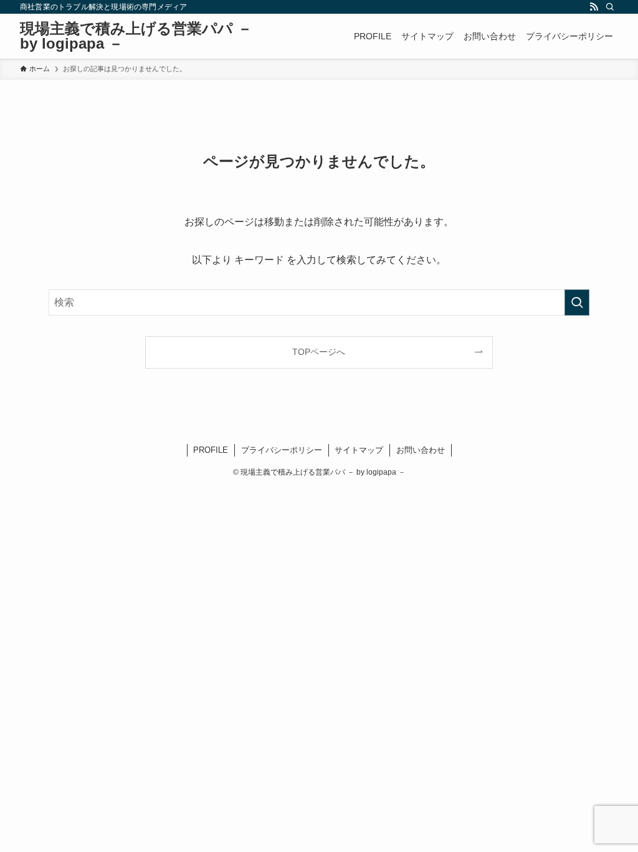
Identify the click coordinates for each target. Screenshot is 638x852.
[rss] (594, 7)
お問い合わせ (420, 450)
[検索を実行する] (576, 302)
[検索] (610, 7)
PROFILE (210, 450)
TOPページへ (318, 352)
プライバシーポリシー (281, 450)
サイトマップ (359, 450)
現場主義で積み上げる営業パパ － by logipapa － (136, 36)
